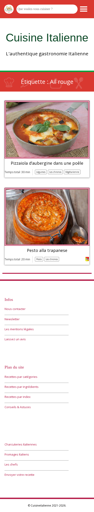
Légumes (40, 172)
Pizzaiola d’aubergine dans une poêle (47, 163)
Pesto (39, 259)
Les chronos (55, 172)
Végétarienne (72, 172)
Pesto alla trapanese (47, 250)
